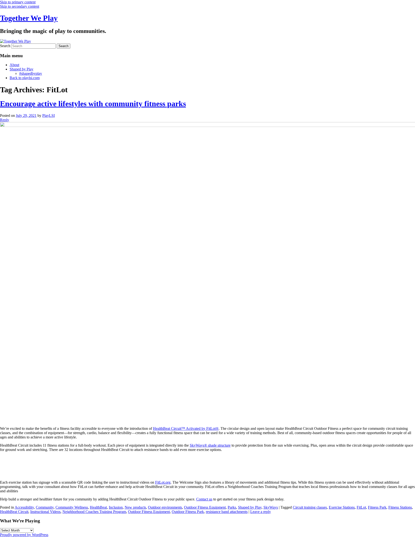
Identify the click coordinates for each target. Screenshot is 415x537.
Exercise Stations (342, 507)
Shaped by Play (21, 69)
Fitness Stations (400, 507)
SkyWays (270, 507)
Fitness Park (377, 507)
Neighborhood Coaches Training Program (94, 512)
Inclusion (116, 507)
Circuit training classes (310, 507)
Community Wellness (71, 507)
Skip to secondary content (19, 6)
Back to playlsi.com (25, 78)
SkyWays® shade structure (210, 445)
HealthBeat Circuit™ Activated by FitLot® (186, 428)
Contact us (204, 499)
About (14, 65)
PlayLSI (48, 115)
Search (5, 46)
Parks (232, 507)
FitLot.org (163, 482)
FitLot (361, 507)
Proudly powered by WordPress (24, 535)
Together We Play (29, 18)
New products (135, 507)
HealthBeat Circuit (14, 512)
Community (45, 507)
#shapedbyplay (30, 73)
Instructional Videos (45, 512)
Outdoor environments (165, 507)
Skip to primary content (18, 2)
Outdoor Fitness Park (188, 512)
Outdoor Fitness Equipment (205, 507)
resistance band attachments (227, 512)
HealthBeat (98, 507)
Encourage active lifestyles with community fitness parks (93, 103)
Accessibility (24, 507)
